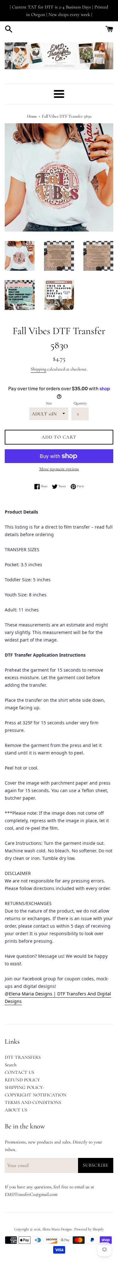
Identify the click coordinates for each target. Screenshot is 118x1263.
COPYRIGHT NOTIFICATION (35, 1095)
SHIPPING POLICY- (24, 1087)
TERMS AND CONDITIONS (33, 1102)
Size (49, 403)
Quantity (80, 403)
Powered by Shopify (89, 1229)
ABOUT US (16, 1110)
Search (10, 1065)
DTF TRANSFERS (23, 1057)
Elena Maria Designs (57, 1229)
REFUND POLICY (22, 1080)
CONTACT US (19, 1072)
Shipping (38, 369)
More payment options (59, 469)
